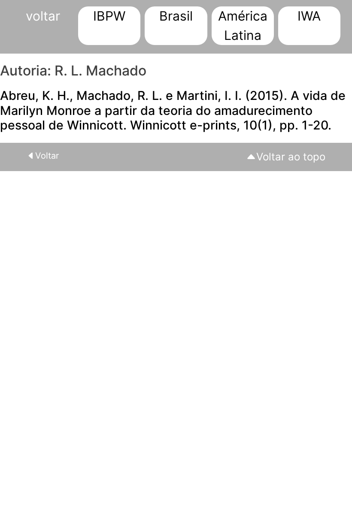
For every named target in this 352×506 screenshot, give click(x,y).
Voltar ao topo (290, 157)
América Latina (242, 25)
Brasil (176, 16)
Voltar (47, 156)
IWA (309, 16)
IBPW (109, 16)
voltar (43, 16)
